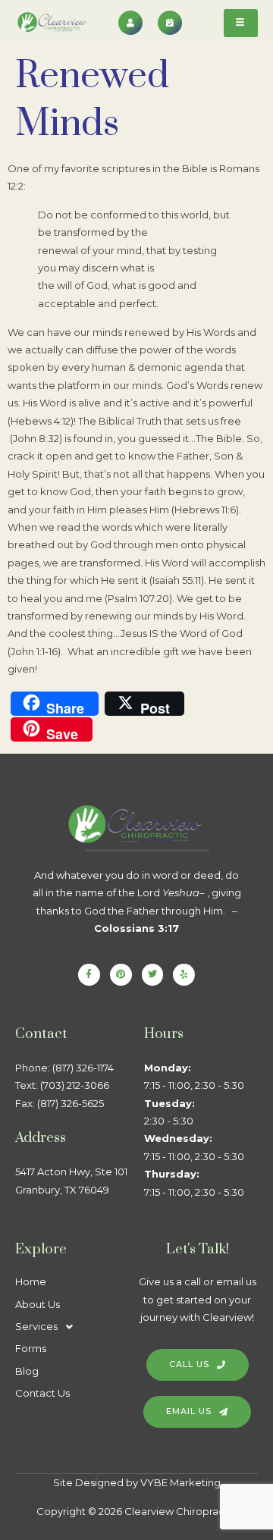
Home (30, 1281)
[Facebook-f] (89, 975)
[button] (72, 1327)
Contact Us (42, 1393)
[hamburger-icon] (241, 23)
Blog (27, 1371)
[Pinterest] (121, 975)
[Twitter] (153, 975)
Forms (30, 1348)
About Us (37, 1304)
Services (36, 1326)
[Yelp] (184, 975)
